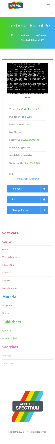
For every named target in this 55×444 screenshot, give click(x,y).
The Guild (27, 116)
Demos (6, 280)
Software (41, 35)
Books (5, 313)
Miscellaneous (9, 287)
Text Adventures (11, 257)
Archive (24, 35)
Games (6, 249)
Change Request (21, 210)
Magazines (8, 305)
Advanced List (9, 338)
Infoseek (6, 355)
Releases (17, 188)
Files (14, 199)
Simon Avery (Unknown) (27, 178)
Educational (8, 264)
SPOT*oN (7, 363)
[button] (51, 13)
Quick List (7, 241)
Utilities (6, 272)
